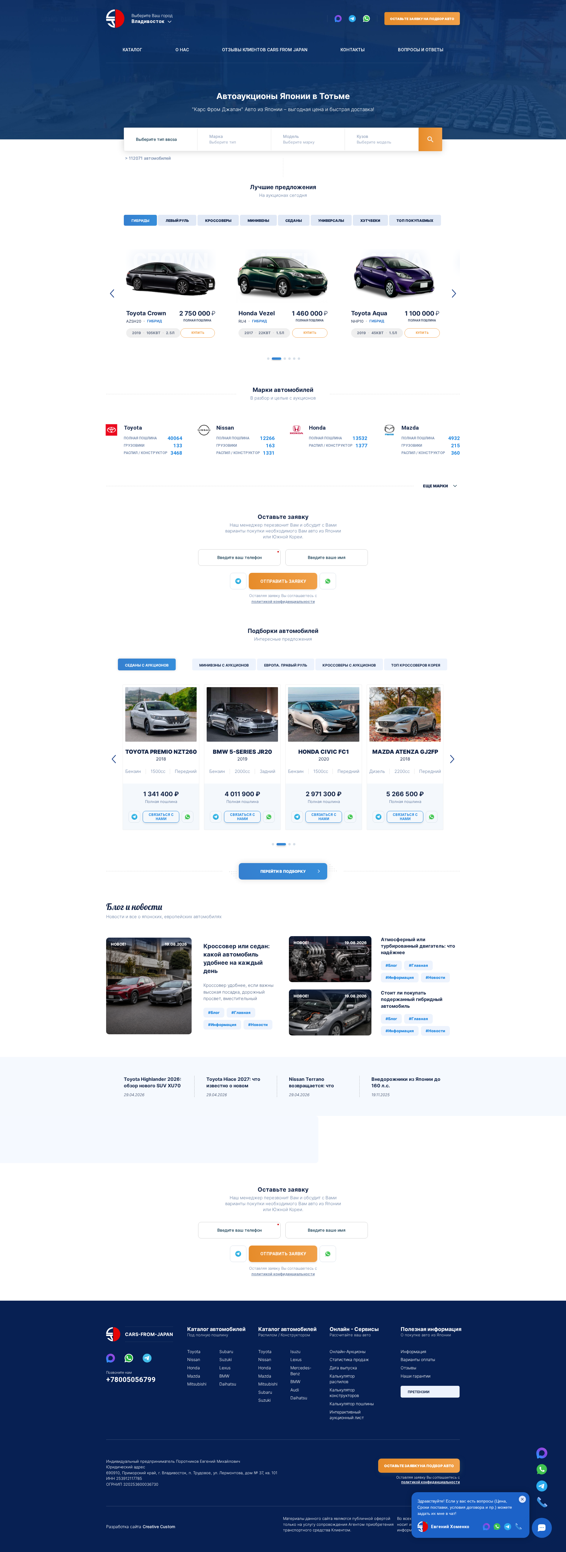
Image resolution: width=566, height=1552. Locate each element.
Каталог (132, 49)
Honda (193, 1367)
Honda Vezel (256, 317)
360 (455, 453)
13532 (360, 438)
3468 (176, 453)
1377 (361, 445)
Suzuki (225, 1359)
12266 (267, 438)
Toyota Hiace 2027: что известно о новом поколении (233, 1082)
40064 (174, 438)
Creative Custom (159, 1526)
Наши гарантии (415, 1375)
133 (177, 445)
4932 (454, 438)
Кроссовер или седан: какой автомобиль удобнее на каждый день (236, 958)
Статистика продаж (349, 1359)
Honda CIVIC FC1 (323, 755)
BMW (224, 1375)
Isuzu (295, 1351)
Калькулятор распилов (342, 1378)
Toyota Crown (146, 317)
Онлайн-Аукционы (348, 1351)
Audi (294, 1389)
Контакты (352, 49)
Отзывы (408, 1367)
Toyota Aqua (369, 317)
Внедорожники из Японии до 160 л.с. (405, 1082)
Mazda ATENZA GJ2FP (405, 755)
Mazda (193, 1375)
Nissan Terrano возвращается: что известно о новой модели (311, 1082)
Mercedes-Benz (299, 1370)
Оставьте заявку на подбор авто (422, 19)
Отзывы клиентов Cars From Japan (264, 49)
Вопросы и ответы (420, 49)
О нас (182, 49)
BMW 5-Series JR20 (242, 755)
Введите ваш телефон (239, 557)
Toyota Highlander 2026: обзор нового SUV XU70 (152, 1082)
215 (455, 445)
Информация (413, 1351)
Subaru (226, 1351)
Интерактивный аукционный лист (347, 1414)
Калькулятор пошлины (352, 1403)
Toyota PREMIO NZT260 (161, 755)
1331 (269, 453)
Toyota (193, 1351)
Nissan (193, 1359)
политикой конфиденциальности (283, 601)
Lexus (225, 1367)
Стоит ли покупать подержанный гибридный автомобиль (411, 999)
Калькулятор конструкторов (344, 1392)
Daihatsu (227, 1383)
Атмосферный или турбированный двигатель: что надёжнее (418, 946)
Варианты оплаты (418, 1359)
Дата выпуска (343, 1367)
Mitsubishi (196, 1383)
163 (270, 445)
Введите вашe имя (326, 557)
